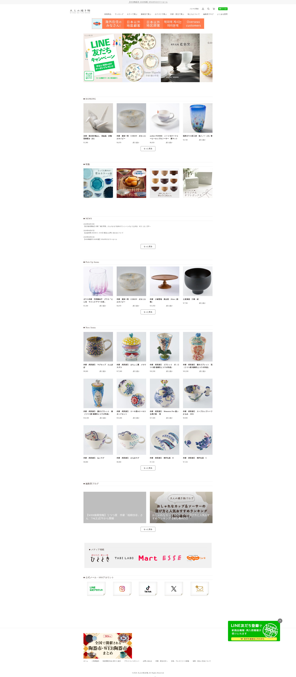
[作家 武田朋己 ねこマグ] (98, 440)
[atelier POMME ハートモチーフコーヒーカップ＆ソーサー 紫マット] (164, 118)
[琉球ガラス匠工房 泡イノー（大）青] (198, 118)
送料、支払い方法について (202, 661)
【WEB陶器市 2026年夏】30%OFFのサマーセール (148, 2)
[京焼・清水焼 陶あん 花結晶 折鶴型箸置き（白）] (98, 118)
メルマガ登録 (194, 9)
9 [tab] (176, 77)
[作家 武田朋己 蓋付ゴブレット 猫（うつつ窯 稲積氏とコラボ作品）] (98, 393)
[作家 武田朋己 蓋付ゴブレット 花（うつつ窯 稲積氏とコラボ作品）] (198, 346)
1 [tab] (120, 77)
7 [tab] (162, 77)
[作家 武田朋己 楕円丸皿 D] (164, 440)
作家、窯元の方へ (162, 661)
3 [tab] (134, 77)
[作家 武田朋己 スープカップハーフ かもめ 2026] (198, 393)
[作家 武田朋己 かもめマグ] (131, 440)
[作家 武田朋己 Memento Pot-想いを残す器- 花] (164, 393)
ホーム (85, 661)
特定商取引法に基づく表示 (112, 661)
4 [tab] (141, 77)
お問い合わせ (147, 661)
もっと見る (148, 148)
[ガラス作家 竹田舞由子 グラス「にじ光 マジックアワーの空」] (98, 281)
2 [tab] (127, 77)
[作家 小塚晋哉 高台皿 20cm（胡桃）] (164, 281)
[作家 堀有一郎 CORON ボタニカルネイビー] (131, 118)
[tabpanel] (102, 57)
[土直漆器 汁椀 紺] (198, 281)
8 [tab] (169, 77)
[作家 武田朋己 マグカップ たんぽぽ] (98, 346)
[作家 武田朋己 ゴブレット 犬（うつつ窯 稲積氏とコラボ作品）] (164, 346)
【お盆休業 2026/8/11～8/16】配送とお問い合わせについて (103, 233)
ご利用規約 (95, 661)
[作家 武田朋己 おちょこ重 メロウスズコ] (131, 346)
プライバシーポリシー (131, 661)
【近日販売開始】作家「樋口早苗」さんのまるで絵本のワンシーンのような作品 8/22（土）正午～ (118, 226)
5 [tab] (148, 77)
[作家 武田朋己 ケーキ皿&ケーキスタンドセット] (131, 393)
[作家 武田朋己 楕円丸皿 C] (198, 440)
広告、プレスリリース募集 (180, 661)
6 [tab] (155, 77)
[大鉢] (131, 183)
